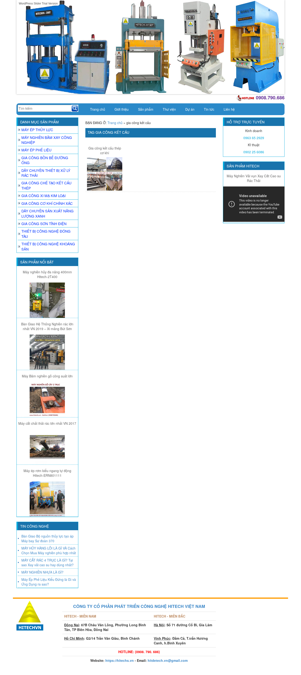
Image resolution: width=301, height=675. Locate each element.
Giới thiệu (122, 109)
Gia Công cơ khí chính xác (47, 203)
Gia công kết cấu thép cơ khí (104, 150)
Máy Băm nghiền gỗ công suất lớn (47, 376)
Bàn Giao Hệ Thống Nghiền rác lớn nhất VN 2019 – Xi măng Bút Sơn (47, 326)
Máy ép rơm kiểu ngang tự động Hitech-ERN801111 (47, 473)
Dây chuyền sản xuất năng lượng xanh (47, 213)
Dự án (189, 109)
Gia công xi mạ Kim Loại (43, 195)
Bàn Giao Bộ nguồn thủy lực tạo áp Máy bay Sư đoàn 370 (47, 538)
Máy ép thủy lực (37, 129)
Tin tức (209, 109)
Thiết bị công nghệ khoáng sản (48, 246)
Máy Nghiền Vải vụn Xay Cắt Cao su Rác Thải (254, 178)
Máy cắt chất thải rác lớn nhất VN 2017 (47, 423)
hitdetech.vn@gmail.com (168, 660)
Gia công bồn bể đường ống (44, 160)
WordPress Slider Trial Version (38, 3)
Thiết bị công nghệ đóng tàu (46, 233)
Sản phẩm (145, 109)
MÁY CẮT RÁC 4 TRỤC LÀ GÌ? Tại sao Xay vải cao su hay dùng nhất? (47, 562)
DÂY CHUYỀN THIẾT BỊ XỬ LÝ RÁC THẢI (45, 173)
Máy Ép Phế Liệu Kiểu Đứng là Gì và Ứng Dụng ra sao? (48, 581)
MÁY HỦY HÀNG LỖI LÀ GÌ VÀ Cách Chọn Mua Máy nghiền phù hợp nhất (48, 550)
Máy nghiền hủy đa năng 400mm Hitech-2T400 (47, 274)
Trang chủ (97, 109)
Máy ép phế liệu (36, 149)
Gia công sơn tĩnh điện (44, 223)
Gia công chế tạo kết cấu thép (46, 185)
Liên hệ (229, 109)
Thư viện (169, 109)
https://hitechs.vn (119, 660)
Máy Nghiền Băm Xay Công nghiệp (46, 140)
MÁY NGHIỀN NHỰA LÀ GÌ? (42, 572)
